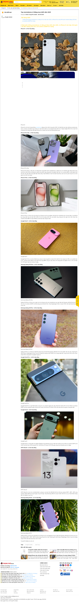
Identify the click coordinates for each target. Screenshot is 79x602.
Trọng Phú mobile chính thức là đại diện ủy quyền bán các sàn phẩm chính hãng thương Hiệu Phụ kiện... (67, 549)
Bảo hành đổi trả (44, 565)
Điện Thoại (10, 5)
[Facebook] (61, 565)
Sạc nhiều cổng (4, 591)
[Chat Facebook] (77, 301)
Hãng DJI (29, 592)
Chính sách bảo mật (44, 573)
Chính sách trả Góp (44, 570)
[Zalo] (71, 565)
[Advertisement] (49, 105)
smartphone (38, 127)
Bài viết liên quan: (26, 547)
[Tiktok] (63, 565)
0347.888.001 (29, 573)
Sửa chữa (42, 5)
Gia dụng (36, 5)
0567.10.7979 (13, 565)
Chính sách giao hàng (45, 568)
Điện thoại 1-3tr (43, 591)
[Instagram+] (66, 565)
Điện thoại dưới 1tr (30, 591)
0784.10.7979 (27, 582)
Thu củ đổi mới (43, 572)
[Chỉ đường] (34, 580)
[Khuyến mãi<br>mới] (3, 17)
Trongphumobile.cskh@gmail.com (11, 596)
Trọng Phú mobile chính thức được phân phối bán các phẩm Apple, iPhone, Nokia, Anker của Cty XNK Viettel (37, 549)
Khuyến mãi (3, 5)
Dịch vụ (49, 5)
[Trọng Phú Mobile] (7, 1)
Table (16, 5)
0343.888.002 (25, 574)
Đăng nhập (75, 1)
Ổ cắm (15, 591)
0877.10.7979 (29, 580)
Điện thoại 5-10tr (69, 591)
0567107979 (8, 597)
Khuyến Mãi (16, 589)
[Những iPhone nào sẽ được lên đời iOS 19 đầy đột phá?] (53, 557)
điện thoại (37, 544)
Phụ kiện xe (55, 589)
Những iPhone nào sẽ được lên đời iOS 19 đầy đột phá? (67, 555)
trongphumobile (28, 544)
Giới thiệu (61, 5)
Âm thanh (29, 5)
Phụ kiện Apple (4, 589)
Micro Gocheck (4, 592)
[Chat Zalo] (77, 304)
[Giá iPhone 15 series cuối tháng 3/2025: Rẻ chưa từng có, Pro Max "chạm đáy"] (24, 557)
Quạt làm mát (43, 592)
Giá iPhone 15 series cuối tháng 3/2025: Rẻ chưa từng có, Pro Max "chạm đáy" (37, 555)
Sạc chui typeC (69, 589)
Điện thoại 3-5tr (56, 591)
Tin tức (54, 5)
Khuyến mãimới (46, 2)
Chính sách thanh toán (45, 566)
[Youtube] (68, 565)
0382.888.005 (28, 579)
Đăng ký (74, 2)
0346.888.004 (25, 577)
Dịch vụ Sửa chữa (30, 589)
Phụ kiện (22, 5)
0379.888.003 (27, 576)
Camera (41, 589)
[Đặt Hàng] (77, 298)
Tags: (22, 544)
